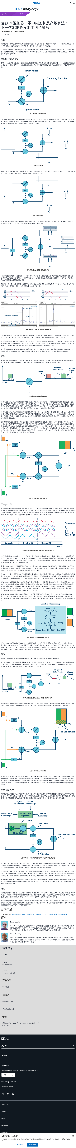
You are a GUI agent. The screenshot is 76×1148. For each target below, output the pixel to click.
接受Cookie (32, 1144)
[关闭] (73, 1136)
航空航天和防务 (7, 1001)
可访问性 (4, 1111)
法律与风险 (4, 1104)
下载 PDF (6, 35)
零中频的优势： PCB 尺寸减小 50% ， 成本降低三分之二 (21, 1023)
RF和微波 (5, 987)
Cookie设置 (5, 1132)
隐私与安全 (4, 1125)
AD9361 (5, 962)
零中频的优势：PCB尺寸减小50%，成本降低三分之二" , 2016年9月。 (40, 914)
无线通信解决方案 (8, 1009)
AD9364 (5, 971)
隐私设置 (4, 1118)
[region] (38, 1140)
